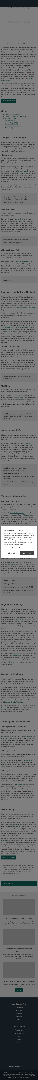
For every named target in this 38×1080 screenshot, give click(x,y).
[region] (19, 542)
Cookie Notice (18, 544)
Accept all (27, 553)
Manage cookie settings (19, 548)
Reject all (11, 553)
